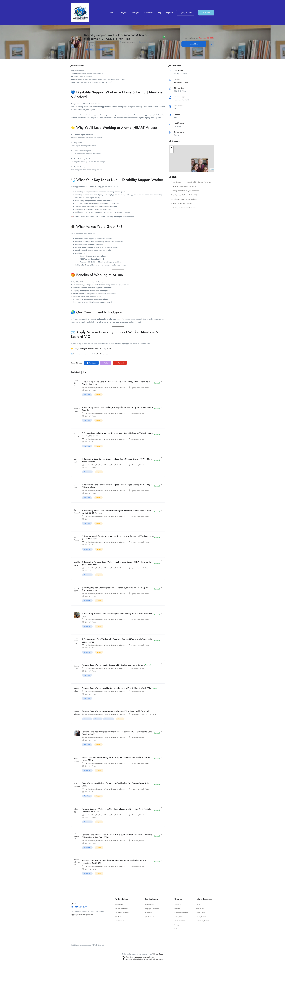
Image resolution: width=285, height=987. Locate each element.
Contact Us (177, 904)
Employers (135, 12)
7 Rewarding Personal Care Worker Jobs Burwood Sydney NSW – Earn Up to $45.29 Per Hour (116, 563)
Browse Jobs (119, 904)
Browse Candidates (121, 908)
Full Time (87, 719)
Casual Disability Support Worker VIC (198, 182)
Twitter (106, 363)
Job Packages (149, 917)
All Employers (149, 904)
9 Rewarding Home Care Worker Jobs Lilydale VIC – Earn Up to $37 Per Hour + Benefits (117, 408)
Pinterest (121, 363)
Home (112, 12)
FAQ (175, 929)
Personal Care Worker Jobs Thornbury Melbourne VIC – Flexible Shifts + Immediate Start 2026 (114, 861)
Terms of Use (200, 908)
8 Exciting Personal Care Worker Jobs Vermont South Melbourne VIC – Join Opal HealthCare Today (117, 434)
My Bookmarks (119, 921)
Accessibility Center (202, 921)
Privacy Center (200, 912)
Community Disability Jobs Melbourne (183, 186)
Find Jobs (123, 12)
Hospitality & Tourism (109, 42)
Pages (168, 12)
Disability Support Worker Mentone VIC (184, 195)
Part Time (89, 49)
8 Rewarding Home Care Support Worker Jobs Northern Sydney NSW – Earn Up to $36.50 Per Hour (116, 512)
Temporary (100, 49)
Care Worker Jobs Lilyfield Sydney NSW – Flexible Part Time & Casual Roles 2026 (116, 784)
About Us (177, 908)
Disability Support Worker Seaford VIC (184, 199)
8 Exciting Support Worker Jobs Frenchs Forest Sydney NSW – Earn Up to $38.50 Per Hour (115, 589)
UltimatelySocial (157, 954)
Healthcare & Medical (94, 42)
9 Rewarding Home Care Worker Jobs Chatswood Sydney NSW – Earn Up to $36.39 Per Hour (116, 383)
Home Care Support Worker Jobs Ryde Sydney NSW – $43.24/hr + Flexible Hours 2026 (116, 758)
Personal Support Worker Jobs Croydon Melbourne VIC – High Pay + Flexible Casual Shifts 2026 (116, 810)
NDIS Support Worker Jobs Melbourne (183, 208)
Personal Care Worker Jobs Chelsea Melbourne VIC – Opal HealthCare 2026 (116, 711)
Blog (159, 12)
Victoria (132, 42)
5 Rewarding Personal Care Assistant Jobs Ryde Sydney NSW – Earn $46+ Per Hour (117, 615)
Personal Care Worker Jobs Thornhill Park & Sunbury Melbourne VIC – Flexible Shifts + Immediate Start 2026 (117, 836)
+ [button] (171, 147)
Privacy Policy (178, 917)
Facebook (92, 363)
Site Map (198, 904)
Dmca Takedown (179, 921)
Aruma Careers (176, 182)
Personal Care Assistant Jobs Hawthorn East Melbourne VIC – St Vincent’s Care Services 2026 (117, 733)
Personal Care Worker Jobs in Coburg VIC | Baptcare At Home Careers (113, 665)
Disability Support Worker (96, 92)
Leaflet (212, 169)
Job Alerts (118, 917)
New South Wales (143, 388)
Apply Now (194, 44)
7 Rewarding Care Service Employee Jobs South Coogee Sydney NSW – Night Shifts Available (117, 460)
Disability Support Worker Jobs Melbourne (185, 191)
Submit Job (148, 912)
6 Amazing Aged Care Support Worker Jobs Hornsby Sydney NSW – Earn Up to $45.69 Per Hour (118, 537)
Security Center (201, 917)
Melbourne (125, 42)
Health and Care (90, 388)
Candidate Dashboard (122, 912)
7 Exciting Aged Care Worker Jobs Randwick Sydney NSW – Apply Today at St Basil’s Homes (117, 640)
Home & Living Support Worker (181, 203)
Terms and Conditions (181, 912)
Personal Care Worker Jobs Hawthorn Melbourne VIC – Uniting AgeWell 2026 (117, 688)
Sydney (133, 388)
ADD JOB (206, 13)
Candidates (149, 12)
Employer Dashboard (152, 908)
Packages (177, 925)
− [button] (171, 150)
